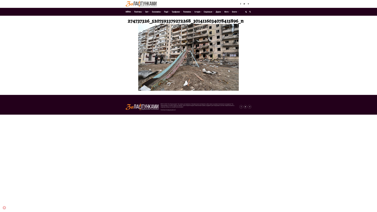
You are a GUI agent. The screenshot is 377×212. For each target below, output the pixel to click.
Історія (197, 12)
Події (166, 12)
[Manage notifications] (4, 207)
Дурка (218, 12)
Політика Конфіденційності (168, 110)
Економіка (156, 12)
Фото (226, 12)
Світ (147, 12)
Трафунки (176, 12)
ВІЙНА (128, 12)
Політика (138, 12)
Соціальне (208, 12)
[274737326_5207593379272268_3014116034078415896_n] (188, 90)
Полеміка (187, 12)
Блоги (234, 12)
